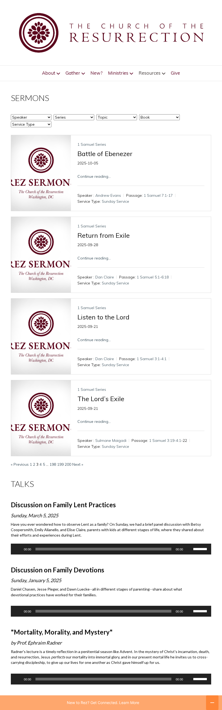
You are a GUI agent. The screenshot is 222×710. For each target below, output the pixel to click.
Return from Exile (103, 235)
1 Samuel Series (91, 144)
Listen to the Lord (103, 317)
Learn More (129, 702)
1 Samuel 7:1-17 (158, 195)
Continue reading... (94, 176)
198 (53, 464)
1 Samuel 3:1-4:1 (151, 359)
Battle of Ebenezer (104, 154)
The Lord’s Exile (100, 399)
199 (60, 464)
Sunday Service (115, 201)
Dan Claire (104, 277)
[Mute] (189, 549)
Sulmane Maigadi (110, 440)
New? (96, 73)
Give (175, 73)
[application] (111, 549)
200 (68, 464)
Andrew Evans (108, 195)
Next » (77, 464)
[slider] (200, 548)
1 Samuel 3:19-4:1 (165, 440)
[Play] (18, 549)
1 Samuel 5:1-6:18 (153, 277)
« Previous (20, 464)
